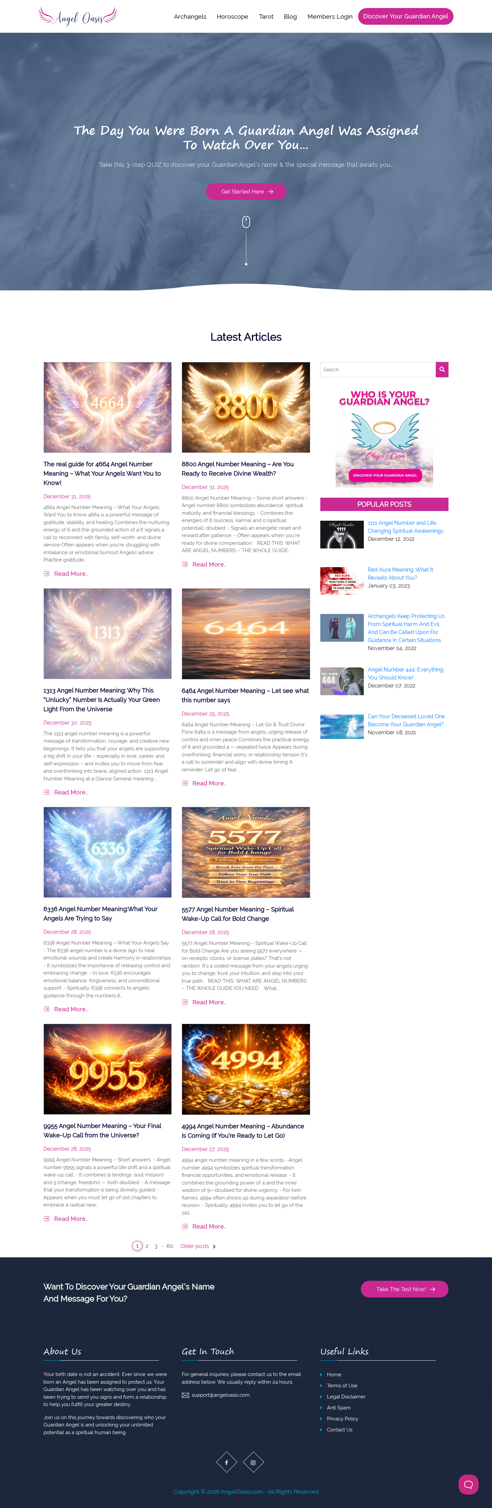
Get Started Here (243, 191)
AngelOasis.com (242, 1491)
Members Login (330, 16)
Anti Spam (339, 1408)
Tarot (266, 16)
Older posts (195, 1246)
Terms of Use (342, 1386)
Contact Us (339, 1430)
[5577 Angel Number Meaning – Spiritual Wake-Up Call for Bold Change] (246, 852)
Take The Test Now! (401, 1289)
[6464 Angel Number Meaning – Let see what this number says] (246, 633)
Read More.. (71, 573)
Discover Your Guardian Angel (405, 16)
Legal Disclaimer (346, 1397)
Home (334, 1375)
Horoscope (232, 16)
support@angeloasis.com (221, 1395)
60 (170, 1246)
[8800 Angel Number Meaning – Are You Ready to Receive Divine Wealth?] (246, 407)
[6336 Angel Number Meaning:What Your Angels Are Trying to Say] (107, 852)
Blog (290, 16)
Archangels (190, 16)
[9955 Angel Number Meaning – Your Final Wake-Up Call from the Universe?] (107, 1068)
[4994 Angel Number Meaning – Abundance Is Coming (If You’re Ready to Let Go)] (246, 1069)
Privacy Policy (342, 1419)
